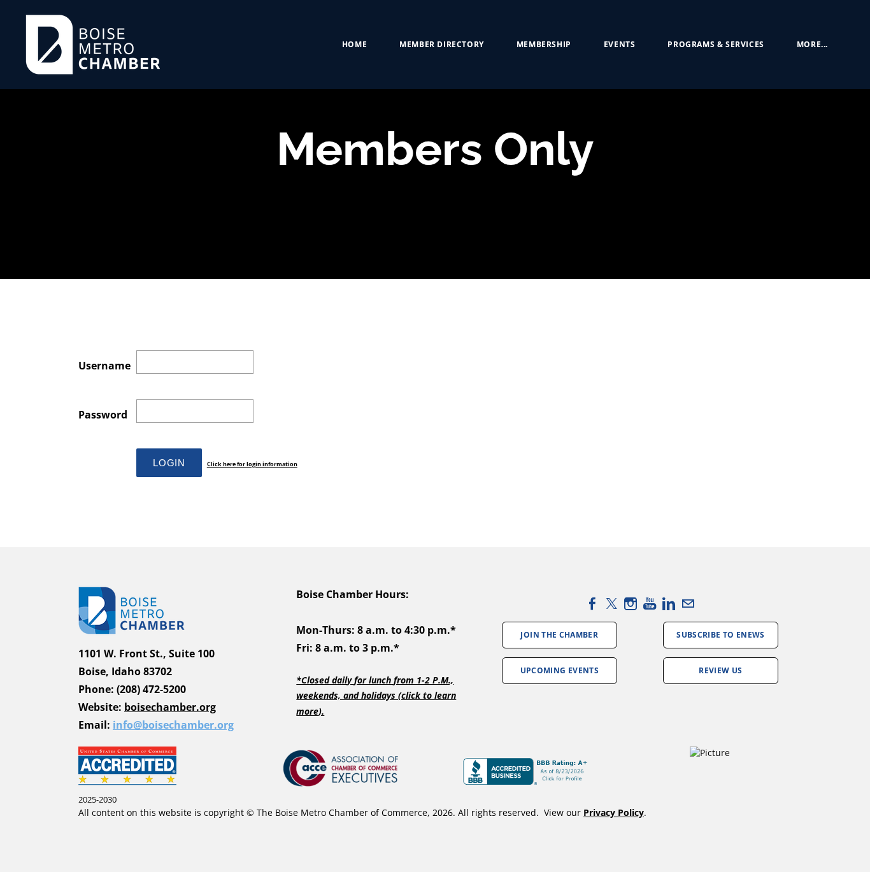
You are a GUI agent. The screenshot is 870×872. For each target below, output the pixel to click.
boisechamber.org (170, 707)
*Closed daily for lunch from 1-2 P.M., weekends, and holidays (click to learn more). (376, 695)
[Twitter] (611, 603)
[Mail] (687, 603)
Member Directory (441, 44)
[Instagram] (630, 603)
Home (354, 44)
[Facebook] (592, 603)
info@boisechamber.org (173, 725)
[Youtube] (649, 603)
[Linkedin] (668, 603)
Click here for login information (252, 464)
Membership (544, 44)
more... (812, 44)
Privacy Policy (613, 812)
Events (620, 44)
